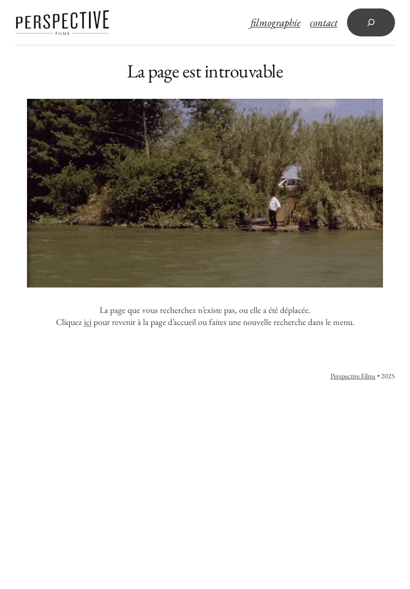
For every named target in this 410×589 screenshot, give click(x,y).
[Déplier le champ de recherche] (371, 22)
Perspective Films (353, 375)
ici (88, 321)
